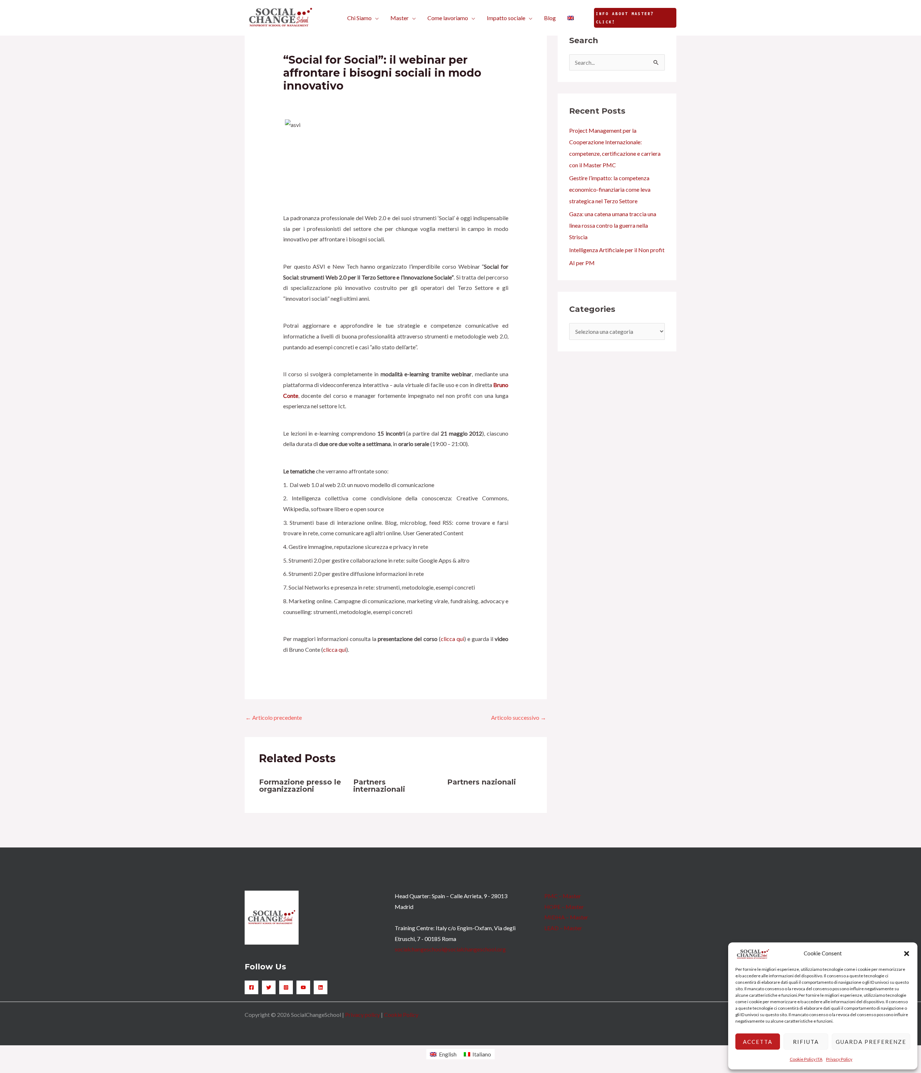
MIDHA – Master (566, 917)
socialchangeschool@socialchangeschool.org (450, 949)
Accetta (757, 1041)
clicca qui (452, 638)
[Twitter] (269, 987)
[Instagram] (286, 987)
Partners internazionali (379, 786)
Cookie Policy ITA (806, 1059)
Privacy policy (362, 1014)
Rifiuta (806, 1041)
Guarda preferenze (871, 1041)
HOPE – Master (564, 906)
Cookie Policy (401, 1014)
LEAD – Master (563, 927)
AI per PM (582, 262)
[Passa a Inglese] (571, 18)
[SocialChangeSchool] (281, 17)
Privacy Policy (839, 1059)
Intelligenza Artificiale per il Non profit (616, 249)
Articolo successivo (518, 717)
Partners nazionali (481, 782)
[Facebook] (251, 987)
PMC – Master (562, 895)
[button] (906, 953)
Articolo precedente (273, 717)
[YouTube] (303, 987)
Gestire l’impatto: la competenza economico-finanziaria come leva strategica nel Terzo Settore (609, 189)
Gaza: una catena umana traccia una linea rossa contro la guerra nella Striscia (612, 225)
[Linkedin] (320, 987)
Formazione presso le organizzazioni (300, 786)
